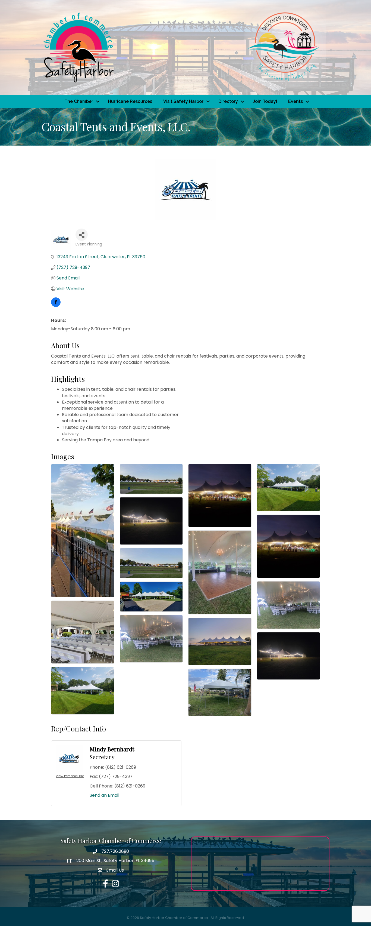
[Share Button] (82, 235)
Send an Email (104, 795)
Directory (228, 101)
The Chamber (78, 101)
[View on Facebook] (56, 305)
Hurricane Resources (130, 101)
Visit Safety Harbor (183, 101)
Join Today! (265, 101)
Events (295, 101)
